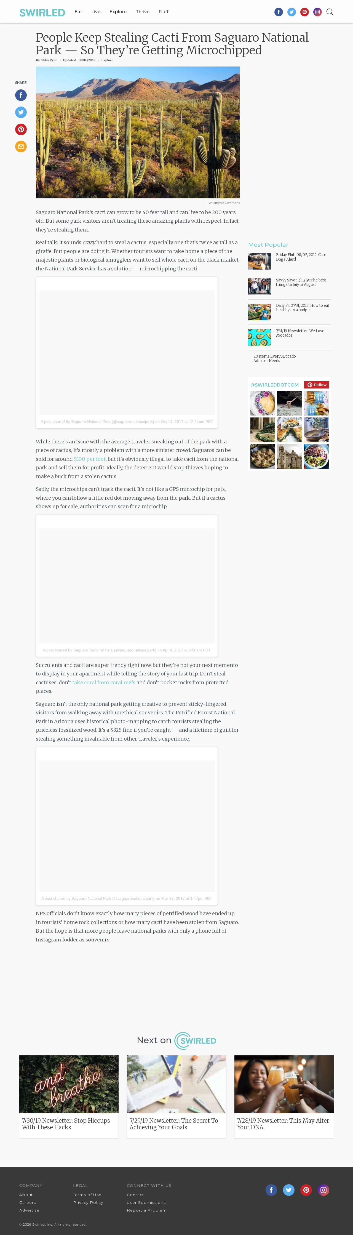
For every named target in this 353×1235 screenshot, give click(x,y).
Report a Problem (147, 1210)
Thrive (142, 11)
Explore (118, 11)
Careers (27, 1202)
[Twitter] (291, 12)
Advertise (29, 1210)
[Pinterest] (304, 12)
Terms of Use (87, 1194)
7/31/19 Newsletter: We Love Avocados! (300, 333)
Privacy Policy (88, 1202)
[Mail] (23, 146)
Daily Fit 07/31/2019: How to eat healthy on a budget (302, 307)
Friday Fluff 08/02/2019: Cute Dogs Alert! (301, 257)
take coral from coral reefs (103, 682)
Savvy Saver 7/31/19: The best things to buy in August (301, 282)
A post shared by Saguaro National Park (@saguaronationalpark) (97, 421)
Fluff (164, 11)
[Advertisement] (138, 989)
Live (95, 11)
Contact (135, 1194)
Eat (78, 11)
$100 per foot (90, 459)
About (26, 1194)
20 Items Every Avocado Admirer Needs (274, 358)
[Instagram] (317, 12)
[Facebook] (278, 12)
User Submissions (146, 1202)
